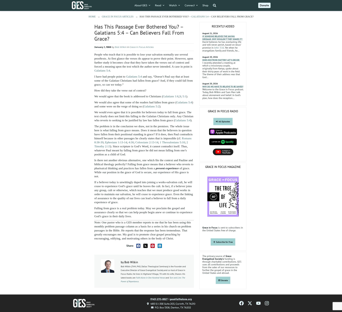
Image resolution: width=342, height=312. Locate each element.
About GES (140, 5)
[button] (138, 246)
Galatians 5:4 (200, 16)
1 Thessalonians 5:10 (172, 142)
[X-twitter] (250, 303)
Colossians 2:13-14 (146, 142)
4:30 (131, 142)
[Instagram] (267, 303)
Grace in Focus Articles (117, 16)
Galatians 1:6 (171, 96)
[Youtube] (258, 303)
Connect (190, 5)
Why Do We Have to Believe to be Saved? (222, 86)
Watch (173, 5)
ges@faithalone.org (181, 299)
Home (92, 16)
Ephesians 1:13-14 (116, 142)
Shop (205, 5)
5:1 (184, 96)
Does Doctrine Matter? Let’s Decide (221, 60)
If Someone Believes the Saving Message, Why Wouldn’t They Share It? (222, 37)
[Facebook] (241, 303)
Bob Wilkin (121, 47)
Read (158, 5)
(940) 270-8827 (159, 299)
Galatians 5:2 (151, 106)
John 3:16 (219, 47)
